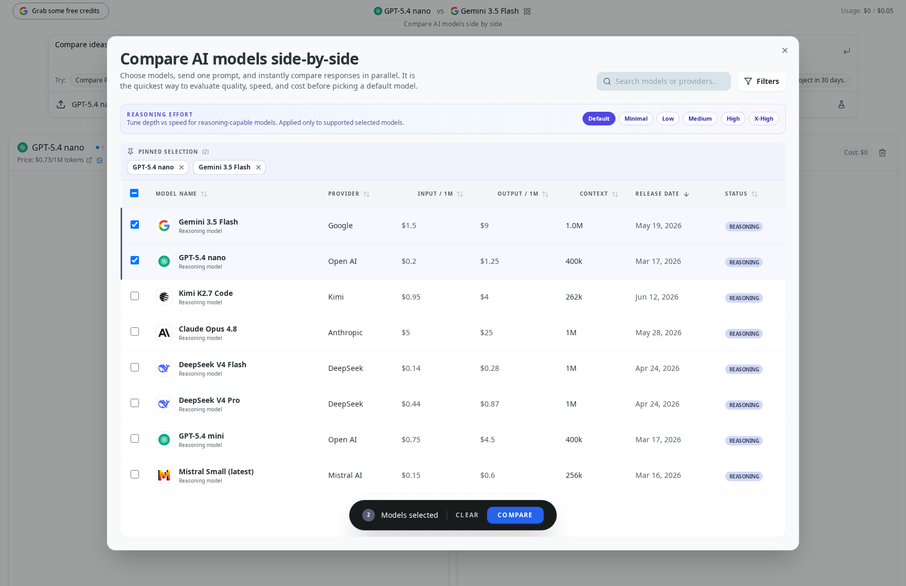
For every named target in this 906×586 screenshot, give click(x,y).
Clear (467, 515)
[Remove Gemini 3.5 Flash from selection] (258, 167)
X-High (763, 118)
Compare (515, 514)
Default (599, 118)
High (733, 118)
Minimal (636, 118)
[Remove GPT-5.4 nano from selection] (181, 167)
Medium (700, 118)
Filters (768, 81)
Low (668, 118)
